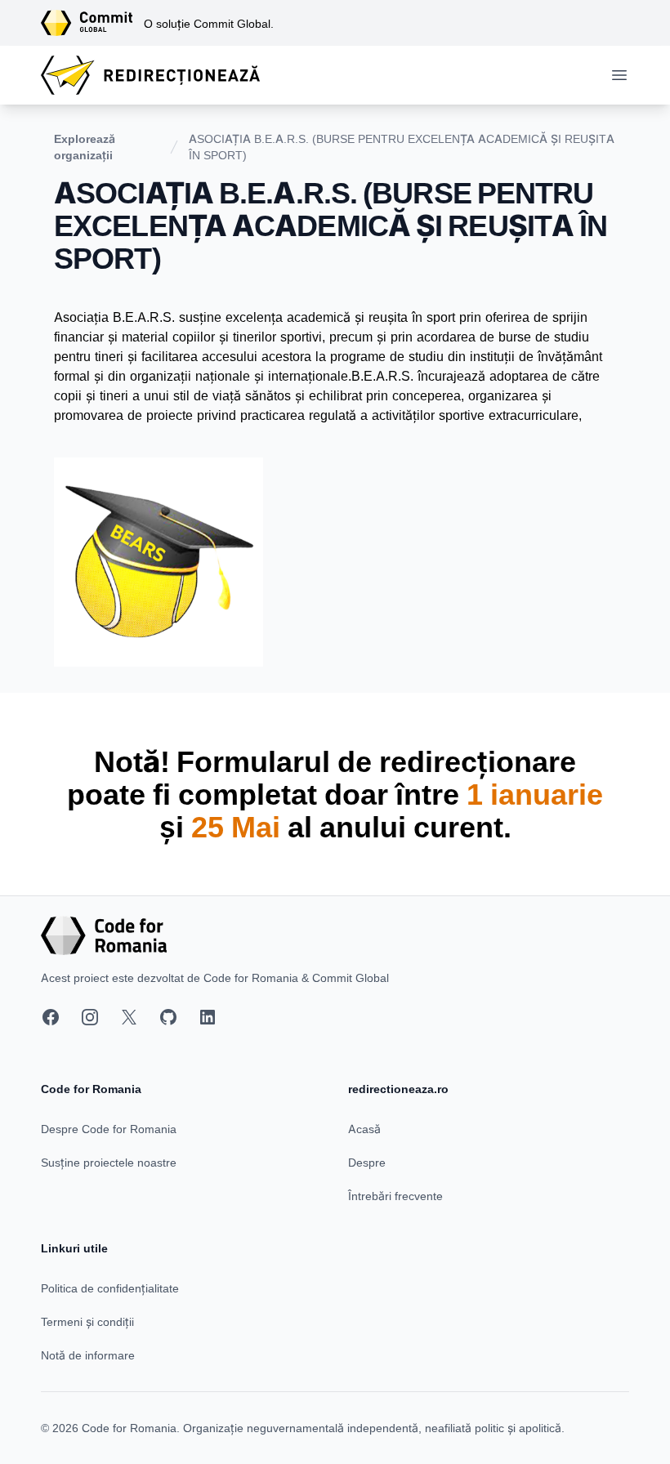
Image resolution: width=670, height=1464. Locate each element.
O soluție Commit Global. (209, 23)
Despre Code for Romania (108, 1129)
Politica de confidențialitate (110, 1288)
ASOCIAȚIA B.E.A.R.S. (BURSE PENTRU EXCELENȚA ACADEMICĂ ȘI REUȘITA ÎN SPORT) (401, 147)
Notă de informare (88, 1355)
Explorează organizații (84, 147)
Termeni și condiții (87, 1321)
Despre (367, 1162)
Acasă (364, 1129)
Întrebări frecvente (395, 1196)
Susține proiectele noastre (108, 1162)
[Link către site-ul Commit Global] (92, 23)
